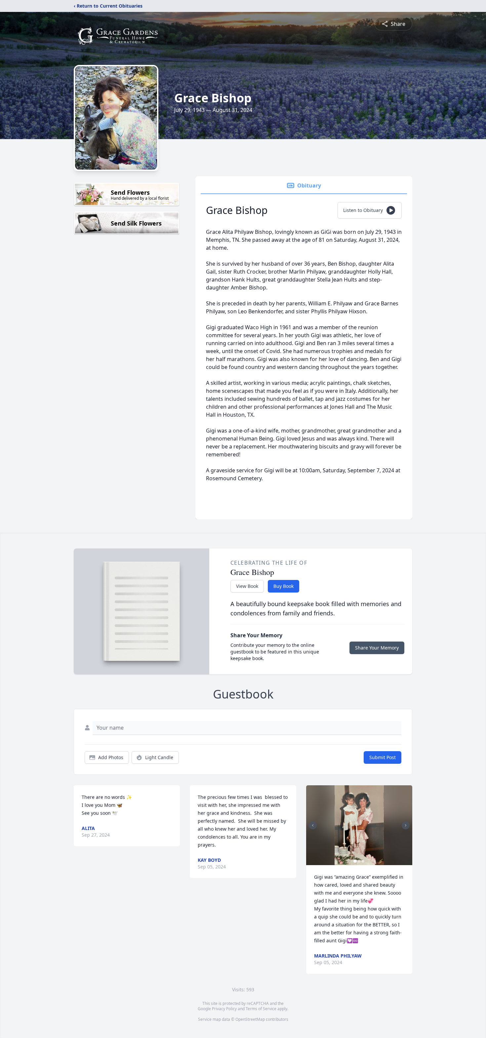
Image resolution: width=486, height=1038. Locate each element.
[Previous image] (313, 825)
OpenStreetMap (250, 1019)
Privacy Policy (224, 1009)
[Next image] (406, 825)
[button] (359, 825)
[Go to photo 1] (355, 861)
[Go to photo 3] (363, 861)
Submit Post (382, 757)
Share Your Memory (377, 648)
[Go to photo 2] (359, 861)
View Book (247, 586)
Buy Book (283, 586)
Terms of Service (261, 1009)
